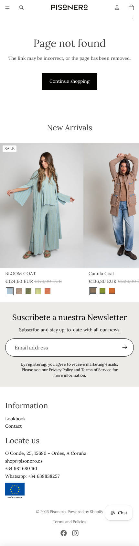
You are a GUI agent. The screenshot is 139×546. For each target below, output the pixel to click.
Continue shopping (69, 81)
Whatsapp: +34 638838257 (32, 476)
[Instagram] (75, 533)
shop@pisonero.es (23, 461)
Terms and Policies (69, 521)
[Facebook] (64, 533)
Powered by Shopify (85, 511)
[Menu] (7, 7)
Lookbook (15, 419)
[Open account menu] (117, 7)
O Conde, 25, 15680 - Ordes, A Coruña (45, 453)
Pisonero (58, 511)
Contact (13, 426)
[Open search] (21, 7)
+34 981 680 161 (21, 468)
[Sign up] (125, 347)
